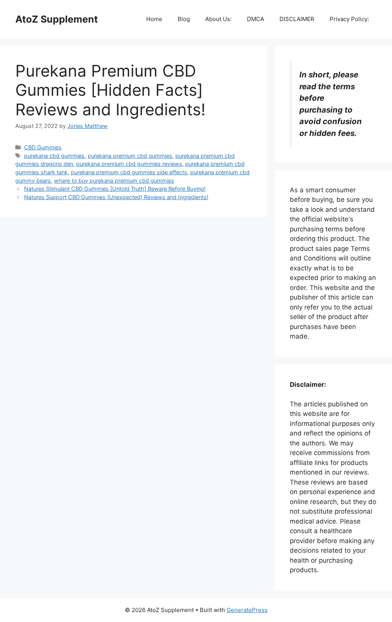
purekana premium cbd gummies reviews (129, 163)
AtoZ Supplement (56, 19)
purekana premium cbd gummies (130, 155)
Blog (184, 19)
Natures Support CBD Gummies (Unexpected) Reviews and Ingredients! (116, 197)
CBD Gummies (43, 147)
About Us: (218, 19)
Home (154, 19)
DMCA (255, 19)
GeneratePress (247, 610)
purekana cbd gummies (54, 155)
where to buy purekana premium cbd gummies (114, 180)
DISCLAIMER (296, 19)
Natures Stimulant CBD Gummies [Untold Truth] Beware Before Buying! (115, 188)
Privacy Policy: (349, 19)
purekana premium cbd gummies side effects (129, 172)
